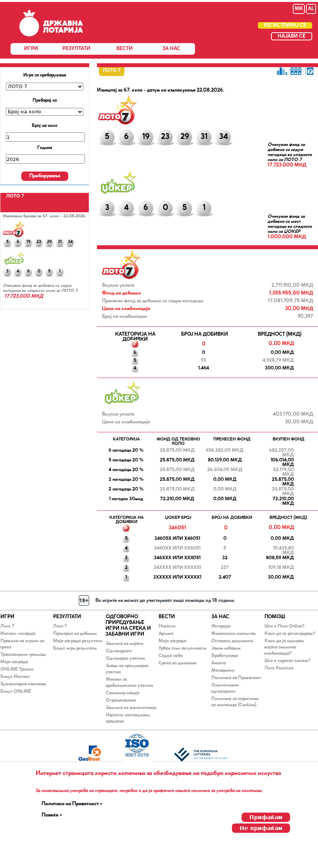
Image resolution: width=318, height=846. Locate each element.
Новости (167, 626)
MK (299, 8)
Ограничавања (121, 700)
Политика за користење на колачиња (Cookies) (235, 702)
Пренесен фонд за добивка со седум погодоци (152, 300)
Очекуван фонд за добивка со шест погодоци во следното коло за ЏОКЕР (290, 224)
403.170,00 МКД (293, 414)
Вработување (224, 656)
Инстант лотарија (17, 633)
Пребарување (44, 176)
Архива (166, 633)
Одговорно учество (125, 658)
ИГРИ (31, 48)
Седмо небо (171, 656)
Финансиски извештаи (233, 633)
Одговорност (119, 651)
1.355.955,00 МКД (291, 293)
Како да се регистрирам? (289, 633)
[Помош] (310, 71)
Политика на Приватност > (71, 804)
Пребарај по (45, 100)
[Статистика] (282, 71)
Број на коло (44, 125)
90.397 (305, 316)
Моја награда (14, 662)
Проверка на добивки (75, 633)
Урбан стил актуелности (182, 648)
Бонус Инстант (15, 676)
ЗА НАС (171, 48)
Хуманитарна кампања (23, 684)
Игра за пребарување (44, 75)
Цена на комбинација (126, 308)
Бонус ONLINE (15, 691)
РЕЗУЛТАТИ (76, 48)
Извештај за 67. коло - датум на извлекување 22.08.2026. (160, 90)
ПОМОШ (274, 616)
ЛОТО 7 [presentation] (15, 196)
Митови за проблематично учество (129, 682)
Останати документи (232, 641)
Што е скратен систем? (287, 661)
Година (44, 148)
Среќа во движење (178, 663)
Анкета (218, 663)
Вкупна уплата (118, 285)
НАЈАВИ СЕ (292, 36)
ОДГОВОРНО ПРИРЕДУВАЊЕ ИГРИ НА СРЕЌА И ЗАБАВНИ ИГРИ (128, 625)
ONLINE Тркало (16, 669)
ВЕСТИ (124, 48)
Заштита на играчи (124, 643)
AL (311, 8)
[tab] (15, 197)
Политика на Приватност (236, 678)
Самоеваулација (122, 693)
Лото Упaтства (278, 668)
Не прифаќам (261, 828)
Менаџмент (223, 670)
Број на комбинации (124, 316)
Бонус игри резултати (75, 648)
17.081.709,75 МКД (290, 300)
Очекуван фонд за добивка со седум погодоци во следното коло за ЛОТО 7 (290, 152)
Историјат (221, 626)
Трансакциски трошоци (23, 654)
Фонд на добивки (121, 293)
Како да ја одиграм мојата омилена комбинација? (284, 647)
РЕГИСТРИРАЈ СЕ (285, 25)
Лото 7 (7, 626)
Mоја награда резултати (77, 641)
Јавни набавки (225, 648)
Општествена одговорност (224, 688)
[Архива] (296, 71)
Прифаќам (265, 817)
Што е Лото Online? (284, 626)
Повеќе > (51, 815)
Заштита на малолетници (131, 708)
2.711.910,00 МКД (292, 285)
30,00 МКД (299, 308)
